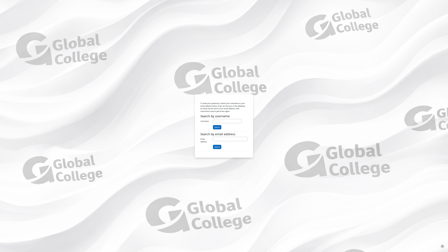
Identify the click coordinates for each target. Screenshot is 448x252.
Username (204, 121)
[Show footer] (442, 246)
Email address (203, 140)
